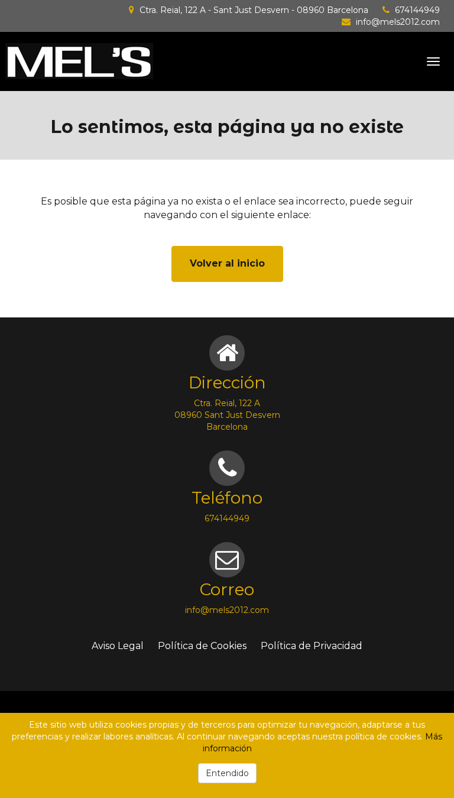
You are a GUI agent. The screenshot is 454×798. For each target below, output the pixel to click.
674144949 (417, 10)
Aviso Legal (118, 645)
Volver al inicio (227, 263)
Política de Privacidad (311, 645)
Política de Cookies (202, 645)
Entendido (227, 773)
